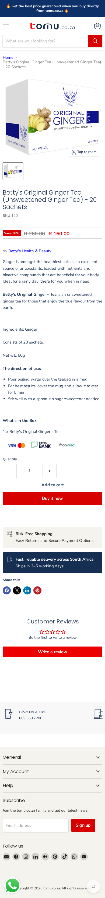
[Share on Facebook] (7, 590)
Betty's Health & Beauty (29, 251)
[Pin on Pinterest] (37, 590)
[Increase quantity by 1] (50, 471)
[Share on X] (17, 590)
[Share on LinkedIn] (27, 590)
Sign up (83, 825)
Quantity (10, 459)
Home (8, 57)
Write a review (52, 652)
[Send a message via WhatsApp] (12, 885)
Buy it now (52, 498)
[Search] (95, 41)
